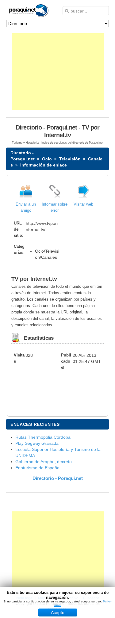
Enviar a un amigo (26, 207)
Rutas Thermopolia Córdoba (43, 437)
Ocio (47, 158)
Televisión (70, 158)
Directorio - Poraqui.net (58, 478)
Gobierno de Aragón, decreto (43, 461)
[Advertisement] (58, 71)
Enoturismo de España (37, 467)
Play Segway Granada (37, 443)
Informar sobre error (54, 207)
